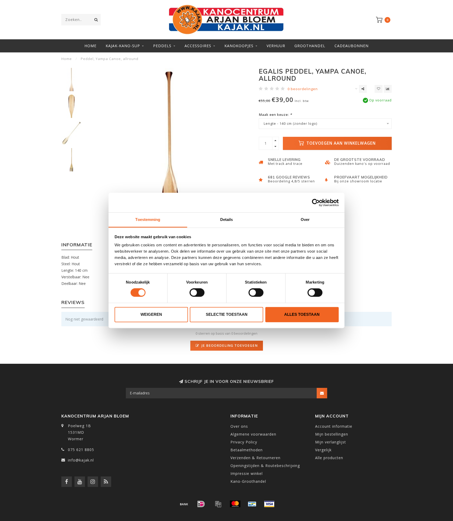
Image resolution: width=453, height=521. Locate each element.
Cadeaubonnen (352, 45)
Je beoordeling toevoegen (229, 345)
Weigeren (151, 314)
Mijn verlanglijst (330, 441)
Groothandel (309, 45)
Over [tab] (305, 219)
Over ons (239, 426)
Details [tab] (226, 219)
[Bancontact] (252, 504)
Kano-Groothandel (248, 481)
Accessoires (198, 45)
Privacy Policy (243, 441)
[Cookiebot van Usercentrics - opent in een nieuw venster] (316, 203)
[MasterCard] (235, 504)
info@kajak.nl (81, 460)
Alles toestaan (302, 314)
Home (90, 45)
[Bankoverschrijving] (184, 504)
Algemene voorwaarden (253, 434)
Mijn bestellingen (331, 434)
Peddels (162, 45)
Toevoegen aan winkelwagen (340, 143)
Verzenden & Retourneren (255, 457)
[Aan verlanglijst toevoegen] (378, 89)
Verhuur (276, 45)
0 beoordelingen (303, 89)
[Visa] (269, 504)
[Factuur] (218, 504)
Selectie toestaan (226, 314)
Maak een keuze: (275, 114)
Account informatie (333, 426)
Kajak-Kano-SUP (123, 45)
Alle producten (329, 457)
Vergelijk (323, 449)
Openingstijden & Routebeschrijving (265, 465)
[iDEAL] (201, 504)
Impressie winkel (246, 473)
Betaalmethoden (246, 449)
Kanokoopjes (239, 45)
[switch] (197, 293)
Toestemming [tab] (147, 219)
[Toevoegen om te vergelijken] (388, 89)
